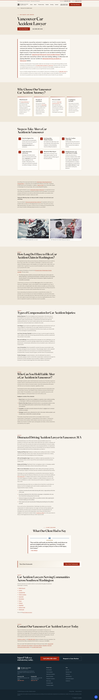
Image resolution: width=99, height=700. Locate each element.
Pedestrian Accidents (50, 678)
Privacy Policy (71, 691)
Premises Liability (49, 685)
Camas (20, 590)
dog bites (45, 645)
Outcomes (68, 674)
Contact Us (68, 680)
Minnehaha (21, 599)
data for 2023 (40, 185)
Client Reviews (69, 676)
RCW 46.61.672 (21, 476)
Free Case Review (75, 4)
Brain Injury (48, 680)
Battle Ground (22, 588)
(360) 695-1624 (62, 71)
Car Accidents (49, 669)
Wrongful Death (49, 683)
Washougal (21, 609)
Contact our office (40, 512)
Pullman (21, 603)
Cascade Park (22, 592)
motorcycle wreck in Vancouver (37, 189)
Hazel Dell (21, 596)
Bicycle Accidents (49, 676)
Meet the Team (69, 672)
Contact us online (21, 639)
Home (18, 8)
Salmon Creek (22, 607)
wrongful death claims (37, 647)
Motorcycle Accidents (50, 674)
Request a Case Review (71, 658)
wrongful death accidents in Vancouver (44, 65)
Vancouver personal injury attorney (33, 202)
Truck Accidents (49, 672)
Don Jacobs (44, 104)
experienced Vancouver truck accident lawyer (46, 54)
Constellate (80, 697)
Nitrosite (75, 697)
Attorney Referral (78, 691)
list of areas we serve (27, 612)
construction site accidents (27, 645)
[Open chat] (96, 697)
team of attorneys (25, 101)
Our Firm (67, 669)
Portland (77, 1)
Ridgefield (21, 605)
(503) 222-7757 (34, 680)
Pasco (20, 601)
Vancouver (65, 1)
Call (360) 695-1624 (37, 29)
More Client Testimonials (71, 564)
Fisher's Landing (22, 594)
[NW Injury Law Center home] (22, 4)
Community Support (70, 678)
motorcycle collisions (37, 645)
